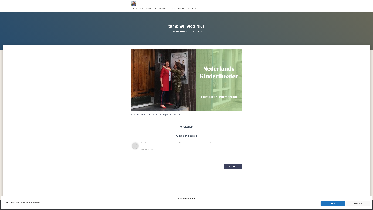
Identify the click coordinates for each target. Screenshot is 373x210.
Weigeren (358, 203)
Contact (181, 8)
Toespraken (163, 8)
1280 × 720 (176, 115)
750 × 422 (154, 115)
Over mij (172, 8)
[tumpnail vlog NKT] (186, 79)
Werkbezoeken (151, 8)
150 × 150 (140, 115)
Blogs (141, 8)
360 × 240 (169, 115)
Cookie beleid (191, 8)
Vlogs (135, 8)
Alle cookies (332, 203)
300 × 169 (147, 115)
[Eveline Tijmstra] (134, 3)
